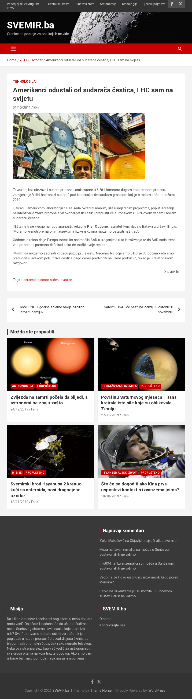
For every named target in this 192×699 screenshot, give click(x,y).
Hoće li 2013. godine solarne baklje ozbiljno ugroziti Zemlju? (52, 309)
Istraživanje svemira (120, 386)
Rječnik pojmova (154, 4)
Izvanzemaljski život (120, 472)
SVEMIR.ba (30, 25)
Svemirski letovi (58, 4)
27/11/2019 (110, 415)
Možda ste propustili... (34, 332)
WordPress (157, 690)
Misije (17, 472)
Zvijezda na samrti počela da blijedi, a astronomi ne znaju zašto (49, 400)
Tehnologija (129, 4)
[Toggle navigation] (13, 48)
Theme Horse (101, 690)
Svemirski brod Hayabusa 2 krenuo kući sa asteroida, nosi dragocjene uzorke (46, 489)
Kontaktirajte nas (113, 625)
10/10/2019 (110, 496)
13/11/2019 (19, 502)
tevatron (65, 280)
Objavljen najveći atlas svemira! (153, 541)
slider (54, 280)
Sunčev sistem (84, 4)
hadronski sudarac (35, 280)
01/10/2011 (22, 107)
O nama (105, 619)
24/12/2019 (19, 409)
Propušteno (46, 386)
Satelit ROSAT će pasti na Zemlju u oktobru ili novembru (138, 309)
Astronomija (108, 4)
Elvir (36, 107)
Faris (34, 409)
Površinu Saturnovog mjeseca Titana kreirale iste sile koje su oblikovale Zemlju (139, 402)
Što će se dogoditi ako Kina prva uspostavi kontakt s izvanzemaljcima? (140, 486)
